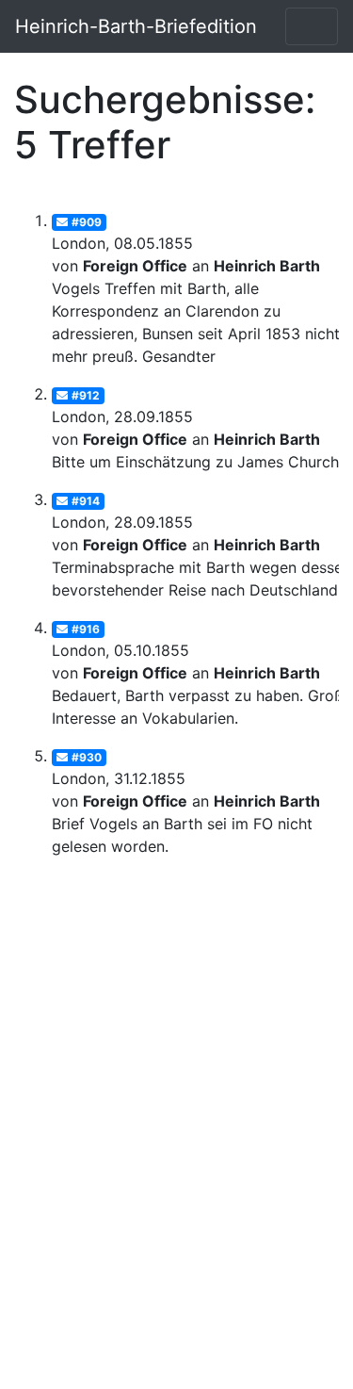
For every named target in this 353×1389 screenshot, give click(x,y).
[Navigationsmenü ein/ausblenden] (311, 26)
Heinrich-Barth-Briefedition (136, 26)
